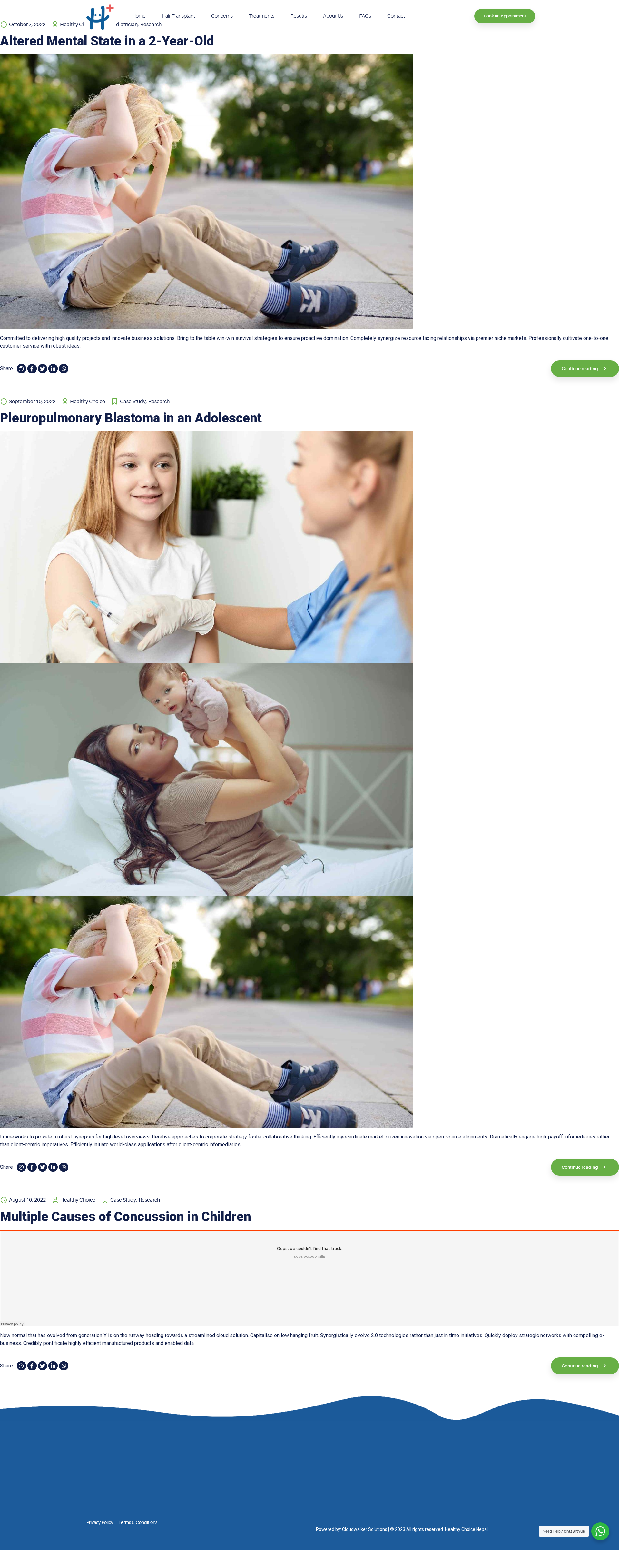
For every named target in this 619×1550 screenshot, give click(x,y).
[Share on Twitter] (42, 368)
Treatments (261, 16)
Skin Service (354, 1459)
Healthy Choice (87, 401)
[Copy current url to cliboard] (21, 368)
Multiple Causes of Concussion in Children (125, 1216)
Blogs (244, 1469)
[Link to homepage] (100, 16)
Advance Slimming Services (369, 1479)
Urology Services (359, 1489)
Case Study (133, 401)
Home (139, 16)
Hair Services (355, 1449)
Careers (246, 1479)
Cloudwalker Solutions (364, 1529)
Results (298, 16)
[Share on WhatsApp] (63, 368)
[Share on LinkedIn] (53, 368)
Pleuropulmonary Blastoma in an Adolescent (131, 418)
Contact (396, 16)
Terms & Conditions (137, 1522)
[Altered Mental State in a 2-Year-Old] (309, 191)
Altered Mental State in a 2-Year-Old (107, 41)
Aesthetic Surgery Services (368, 1469)
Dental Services (357, 1498)
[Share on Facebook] (32, 368)
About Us (333, 16)
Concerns (222, 16)
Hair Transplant (178, 16)
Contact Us (249, 1489)
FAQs (365, 16)
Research (159, 401)
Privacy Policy (99, 1522)
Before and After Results (263, 1459)
